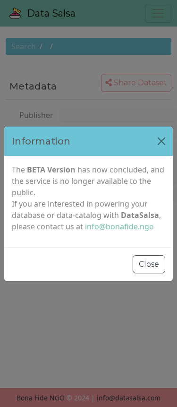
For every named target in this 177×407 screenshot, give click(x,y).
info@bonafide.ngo (119, 226)
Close (149, 264)
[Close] (161, 141)
